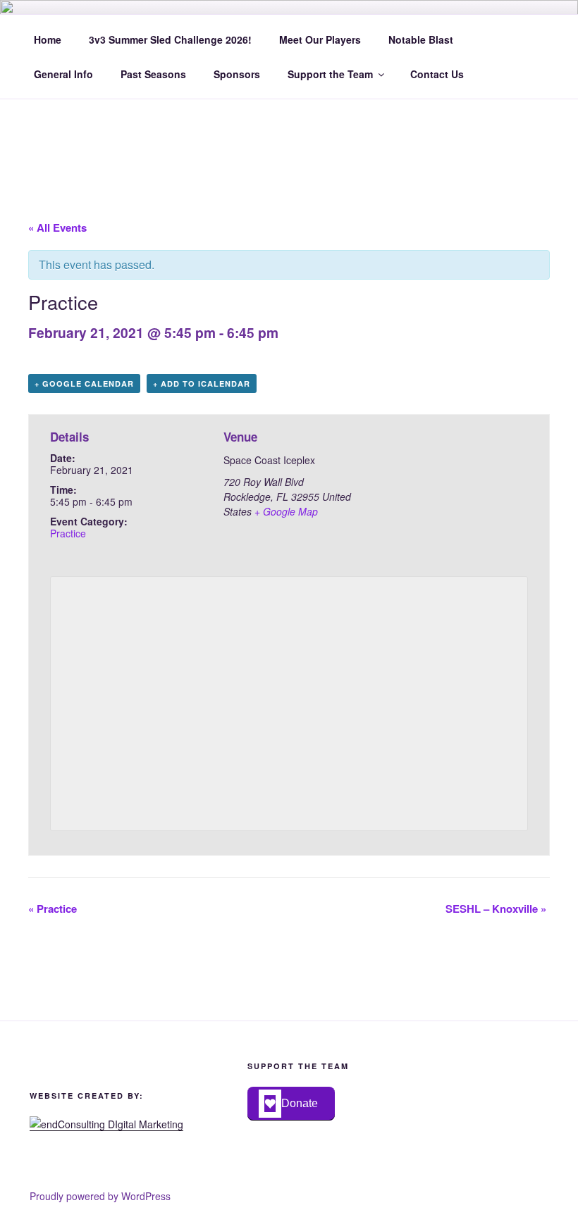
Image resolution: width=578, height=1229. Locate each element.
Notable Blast (420, 39)
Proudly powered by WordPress (100, 1196)
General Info (63, 74)
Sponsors (237, 74)
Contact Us (437, 74)
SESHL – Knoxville (495, 908)
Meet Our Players (320, 39)
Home (47, 39)
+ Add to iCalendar (201, 383)
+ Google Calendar (84, 383)
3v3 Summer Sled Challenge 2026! (170, 39)
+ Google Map (286, 511)
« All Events (57, 227)
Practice (68, 533)
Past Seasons (153, 74)
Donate (299, 1103)
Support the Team (330, 74)
